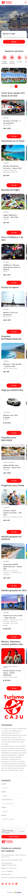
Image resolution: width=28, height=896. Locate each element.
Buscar (14, 42)
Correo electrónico (6, 799)
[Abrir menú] (25, 2)
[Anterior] (12, 86)
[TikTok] (9, 883)
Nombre (3, 784)
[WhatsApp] (13, 883)
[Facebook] (2, 883)
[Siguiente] (16, 86)
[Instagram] (6, 883)
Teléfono (3, 807)
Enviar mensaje (14, 836)
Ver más (14, 136)
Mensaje (3, 815)
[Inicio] (6, 2)
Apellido (3, 791)
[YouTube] (16, 883)
